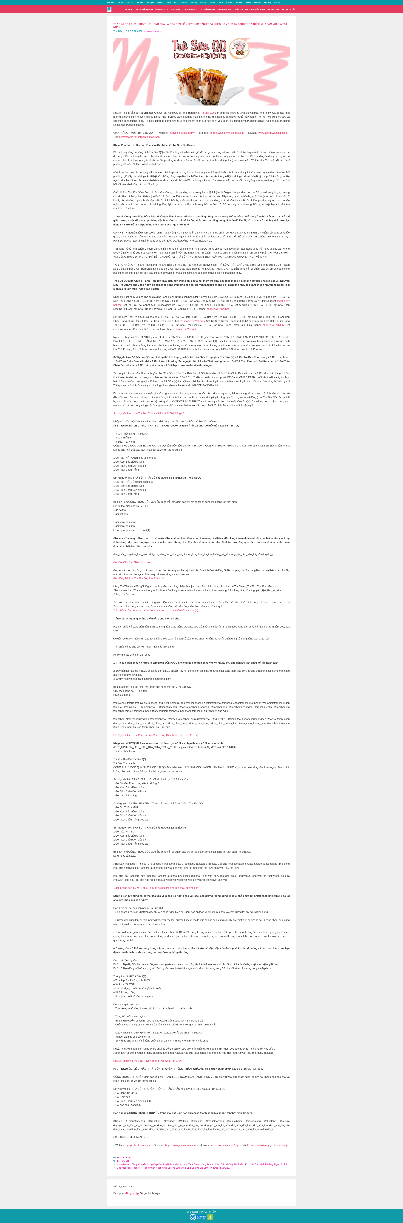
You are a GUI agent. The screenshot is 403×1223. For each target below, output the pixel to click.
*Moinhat (128, 9)
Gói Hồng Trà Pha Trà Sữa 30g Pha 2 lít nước (139, 578)
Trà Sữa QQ (207, 112)
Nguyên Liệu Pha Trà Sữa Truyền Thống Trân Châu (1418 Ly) (147, 1061)
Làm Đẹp (121, 2)
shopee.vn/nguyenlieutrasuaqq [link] (227, 132)
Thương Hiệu (124, 1157)
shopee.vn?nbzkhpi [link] (218, 309)
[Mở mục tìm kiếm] (294, 9)
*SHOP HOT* (175, 9)
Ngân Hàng (267, 2)
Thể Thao (139, 2)
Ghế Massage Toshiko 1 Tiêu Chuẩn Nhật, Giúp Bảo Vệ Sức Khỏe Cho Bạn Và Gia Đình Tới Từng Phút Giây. (173, 1167)
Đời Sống (229, 2)
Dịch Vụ (277, 2)
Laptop (270, 9)
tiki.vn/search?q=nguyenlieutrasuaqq (139, 137)
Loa (277, 9)
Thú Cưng (193, 2)
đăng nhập (132, 1193)
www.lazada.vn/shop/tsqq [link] (272, 132)
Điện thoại (260, 9)
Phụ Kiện (184, 2)
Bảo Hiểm (257, 2)
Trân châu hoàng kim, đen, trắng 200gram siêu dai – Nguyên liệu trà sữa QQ (155, 610)
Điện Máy (160, 2)
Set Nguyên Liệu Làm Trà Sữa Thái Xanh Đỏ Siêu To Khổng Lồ (148, 413)
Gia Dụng (203, 2)
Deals (138, 9)
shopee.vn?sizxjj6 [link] (186, 329)
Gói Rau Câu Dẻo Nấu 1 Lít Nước (132, 562)
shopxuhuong (224, 9)
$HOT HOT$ (160, 9)
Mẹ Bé (176, 2)
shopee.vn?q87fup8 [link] (274, 325)
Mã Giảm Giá (209, 9)
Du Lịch (168, 2)
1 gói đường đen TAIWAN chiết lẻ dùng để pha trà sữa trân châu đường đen (155, 888)
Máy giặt (239, 9)
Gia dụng (249, 9)
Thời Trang (110, 2)
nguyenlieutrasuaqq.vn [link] (182, 132)
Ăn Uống (213, 2)
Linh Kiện (248, 2)
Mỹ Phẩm (239, 2)
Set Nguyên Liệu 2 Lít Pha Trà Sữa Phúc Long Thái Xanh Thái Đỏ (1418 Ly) (155, 735)
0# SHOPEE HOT (192, 9)
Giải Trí (221, 2)
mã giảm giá (147, 9)
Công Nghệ (150, 2)
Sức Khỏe (130, 2)
